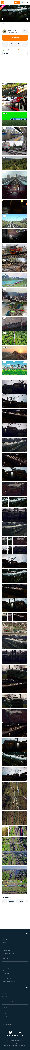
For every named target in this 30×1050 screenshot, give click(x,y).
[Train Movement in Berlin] (14, 104)
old (5, 940)
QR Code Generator (7, 997)
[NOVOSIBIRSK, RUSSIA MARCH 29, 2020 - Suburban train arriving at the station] (14, 323)
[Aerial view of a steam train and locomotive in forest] (14, 162)
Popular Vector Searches (8, 1015)
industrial (11, 940)
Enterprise (5, 984)
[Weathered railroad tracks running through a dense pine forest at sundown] (5, 859)
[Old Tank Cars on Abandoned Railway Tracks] (14, 265)
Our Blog (4, 1038)
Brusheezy (5, 975)
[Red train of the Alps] (14, 279)
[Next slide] (23, 940)
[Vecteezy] (2, 2)
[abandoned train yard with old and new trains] (14, 540)
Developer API (6, 989)
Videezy (4, 981)
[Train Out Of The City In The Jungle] (14, 367)
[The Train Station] (14, 89)
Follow (24, 32)
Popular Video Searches (8, 1020)
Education (5, 986)
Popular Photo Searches (8, 1018)
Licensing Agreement (7, 1007)
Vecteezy (4, 978)
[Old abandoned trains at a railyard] (14, 386)
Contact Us (5, 1032)
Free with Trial (15, 37)
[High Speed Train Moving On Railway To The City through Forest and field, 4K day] (14, 221)
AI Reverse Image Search (8, 992)
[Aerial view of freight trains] (11, 870)
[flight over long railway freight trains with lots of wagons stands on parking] (14, 656)
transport (20, 940)
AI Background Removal (8, 995)
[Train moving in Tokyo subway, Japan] (14, 133)
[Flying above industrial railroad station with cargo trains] (14, 817)
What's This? (16, 50)
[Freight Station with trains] (14, 897)
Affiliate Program (6, 1012)
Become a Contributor (8, 1040)
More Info (6, 53)
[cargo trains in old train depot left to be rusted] (4, 636)
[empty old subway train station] (14, 192)
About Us (4, 1035)
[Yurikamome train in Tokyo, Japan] (14, 177)
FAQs (3, 1029)
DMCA (4, 1009)
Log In (22, 2)
